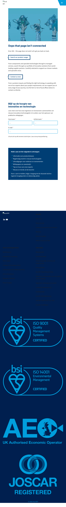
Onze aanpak (40, 223)
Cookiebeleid (40, 292)
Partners (38, 232)
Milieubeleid (40, 252)
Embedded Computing (10, 256)
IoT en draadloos (8, 274)
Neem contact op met (43, 241)
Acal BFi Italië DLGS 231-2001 (45, 301)
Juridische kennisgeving (43, 287)
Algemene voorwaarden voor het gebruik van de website (49, 277)
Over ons (39, 219)
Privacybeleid (40, 268)
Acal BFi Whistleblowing (43, 296)
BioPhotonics (7, 252)
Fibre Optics (6, 261)
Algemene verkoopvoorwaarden (46, 283)
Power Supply (7, 283)
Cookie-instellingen (42, 305)
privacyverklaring (42, 136)
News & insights (41, 236)
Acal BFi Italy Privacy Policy (44, 272)
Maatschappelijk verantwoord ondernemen (45, 262)
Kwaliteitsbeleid (41, 256)
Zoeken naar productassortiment (46, 227)
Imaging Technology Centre (12, 265)
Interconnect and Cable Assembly (14, 270)
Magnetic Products (9, 278)
